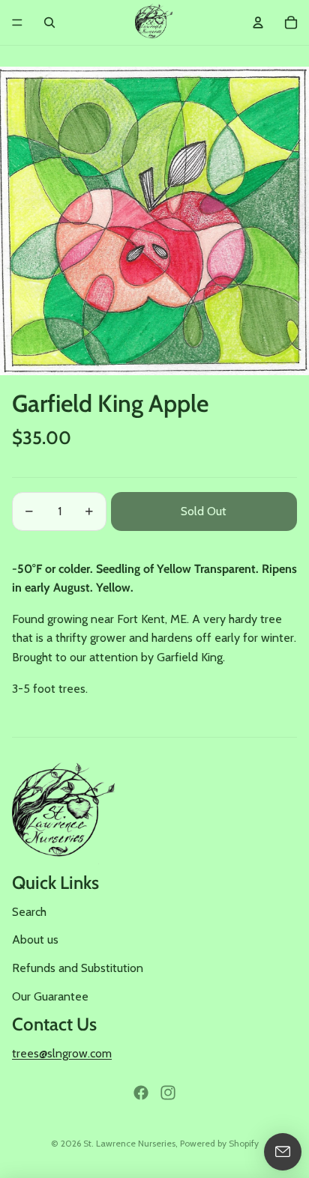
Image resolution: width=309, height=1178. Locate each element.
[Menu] (17, 22)
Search (29, 912)
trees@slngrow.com (62, 1053)
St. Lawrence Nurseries (129, 1143)
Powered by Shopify (219, 1143)
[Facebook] (141, 1093)
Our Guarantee (50, 996)
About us (35, 939)
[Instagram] (168, 1093)
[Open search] (49, 22)
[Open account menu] (258, 22)
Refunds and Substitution (77, 968)
